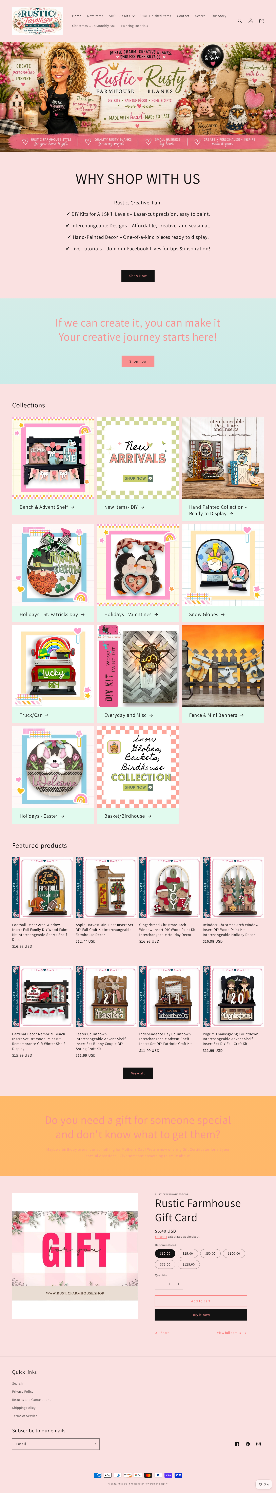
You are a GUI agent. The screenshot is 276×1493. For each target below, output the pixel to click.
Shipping (161, 1236)
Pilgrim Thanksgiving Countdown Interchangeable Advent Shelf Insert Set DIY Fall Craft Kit (230, 1038)
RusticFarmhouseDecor (131, 1483)
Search (17, 1383)
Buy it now (201, 1314)
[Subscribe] (94, 1444)
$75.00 (165, 1264)
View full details (229, 1332)
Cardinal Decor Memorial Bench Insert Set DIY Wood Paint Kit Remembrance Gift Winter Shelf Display (38, 1041)
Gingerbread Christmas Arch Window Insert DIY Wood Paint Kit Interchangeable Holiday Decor (167, 929)
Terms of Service (25, 1416)
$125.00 (189, 1264)
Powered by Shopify (156, 1483)
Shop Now (138, 275)
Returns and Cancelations (31, 1399)
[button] (121, 16)
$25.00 (188, 1253)
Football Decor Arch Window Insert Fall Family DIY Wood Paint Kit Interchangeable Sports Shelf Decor (40, 932)
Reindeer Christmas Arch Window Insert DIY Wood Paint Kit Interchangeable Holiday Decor (230, 929)
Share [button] (165, 1332)
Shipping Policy (24, 1407)
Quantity (161, 1275)
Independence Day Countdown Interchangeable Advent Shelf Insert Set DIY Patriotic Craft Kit (165, 1038)
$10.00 (165, 1253)
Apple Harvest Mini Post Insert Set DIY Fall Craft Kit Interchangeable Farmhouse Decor (105, 929)
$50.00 (210, 1253)
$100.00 (234, 1253)
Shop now (138, 361)
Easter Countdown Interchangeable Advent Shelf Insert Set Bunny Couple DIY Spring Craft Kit (101, 1041)
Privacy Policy (23, 1391)
